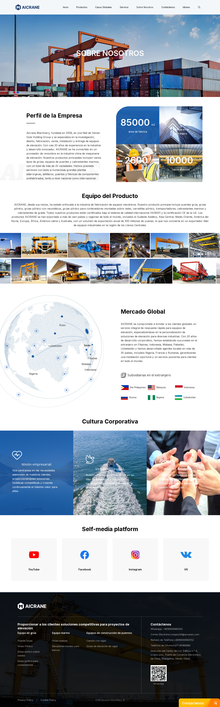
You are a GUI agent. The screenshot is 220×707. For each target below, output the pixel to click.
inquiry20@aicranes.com (185, 634)
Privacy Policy (25, 700)
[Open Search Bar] (199, 7)
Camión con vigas (96, 640)
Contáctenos (168, 7)
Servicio (124, 7)
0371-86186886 (181, 645)
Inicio (65, 7)
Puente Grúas (25, 640)
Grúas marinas (60, 640)
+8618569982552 (173, 628)
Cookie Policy (48, 700)
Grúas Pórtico (25, 646)
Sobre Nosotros (144, 7)
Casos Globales (103, 7)
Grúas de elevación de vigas (102, 646)
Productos (81, 7)
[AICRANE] (27, 7)
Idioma (186, 7)
